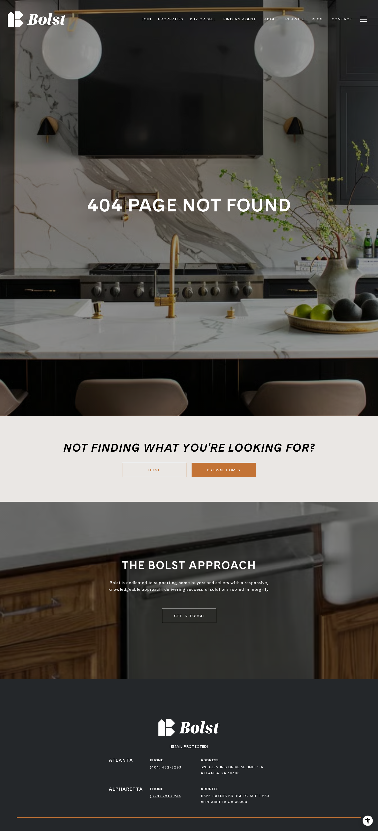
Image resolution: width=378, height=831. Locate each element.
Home (154, 469)
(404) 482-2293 (166, 767)
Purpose (294, 19)
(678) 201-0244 (165, 796)
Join (146, 19)
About (271, 19)
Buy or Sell (203, 19)
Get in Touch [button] (189, 615)
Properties (170, 19)
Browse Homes (223, 469)
